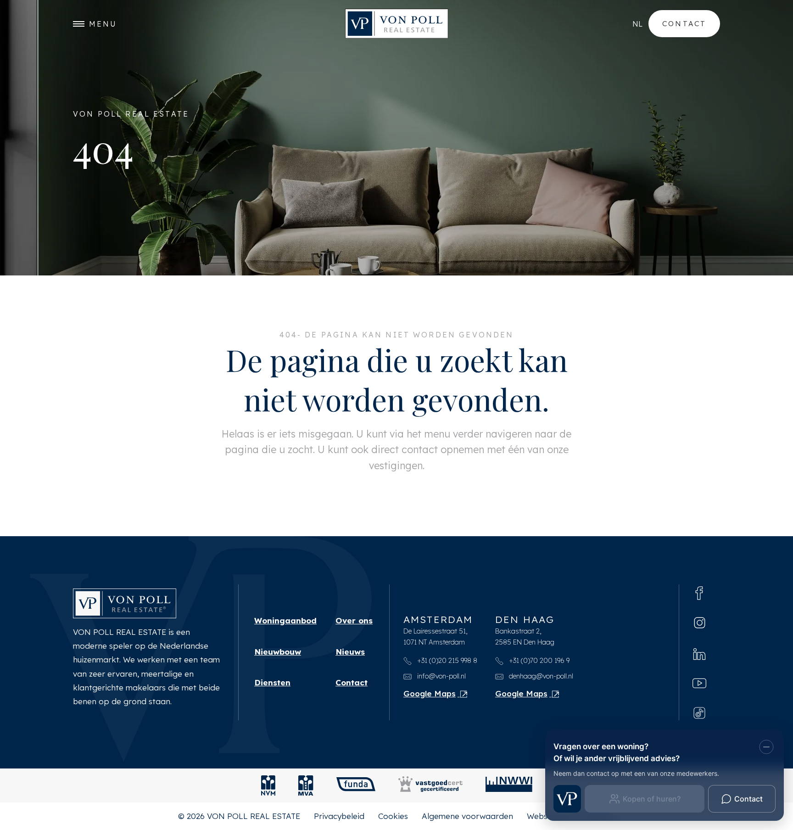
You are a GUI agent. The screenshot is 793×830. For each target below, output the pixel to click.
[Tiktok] (699, 712)
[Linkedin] (699, 653)
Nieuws (350, 651)
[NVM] (268, 785)
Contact (684, 23)
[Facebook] (699, 592)
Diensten (272, 682)
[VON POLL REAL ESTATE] (396, 24)
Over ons (354, 620)
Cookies (393, 816)
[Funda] (355, 785)
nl (637, 23)
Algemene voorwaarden (467, 816)
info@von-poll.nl (440, 676)
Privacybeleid (339, 816)
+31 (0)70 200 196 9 (538, 660)
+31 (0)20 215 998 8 (446, 660)
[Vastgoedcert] (430, 785)
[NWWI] (509, 785)
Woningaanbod (285, 620)
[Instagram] (700, 622)
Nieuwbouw (277, 651)
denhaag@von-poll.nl (540, 676)
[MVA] (305, 785)
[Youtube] (699, 682)
